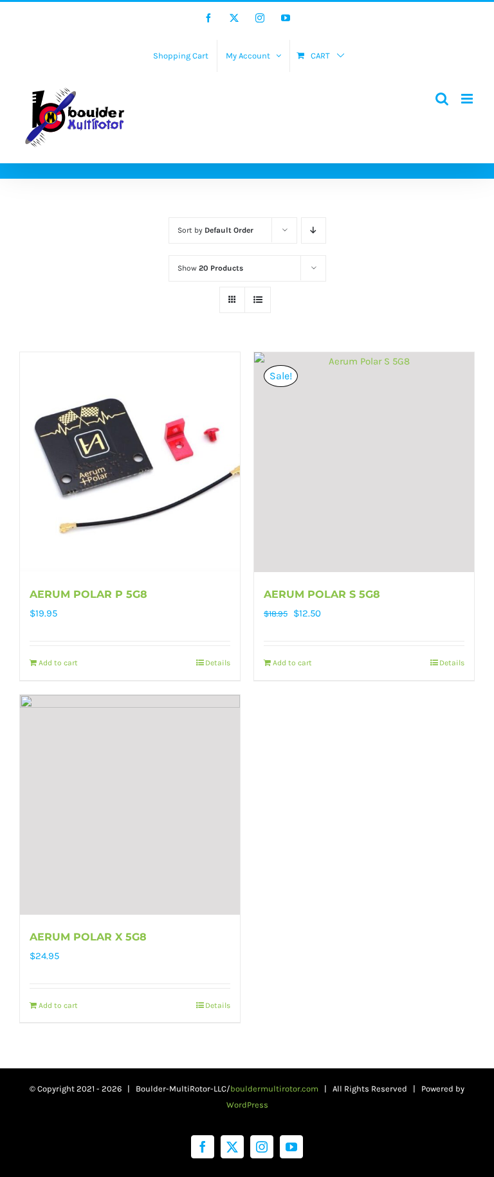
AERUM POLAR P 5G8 (88, 594)
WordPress (247, 1105)
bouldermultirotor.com (274, 1088)
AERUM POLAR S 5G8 (322, 594)
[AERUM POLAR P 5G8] (130, 462)
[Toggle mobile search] (441, 98)
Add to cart (58, 662)
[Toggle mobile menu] (468, 98)
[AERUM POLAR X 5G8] (130, 805)
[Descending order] (313, 230)
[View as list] (257, 299)
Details (217, 662)
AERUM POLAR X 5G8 (88, 937)
